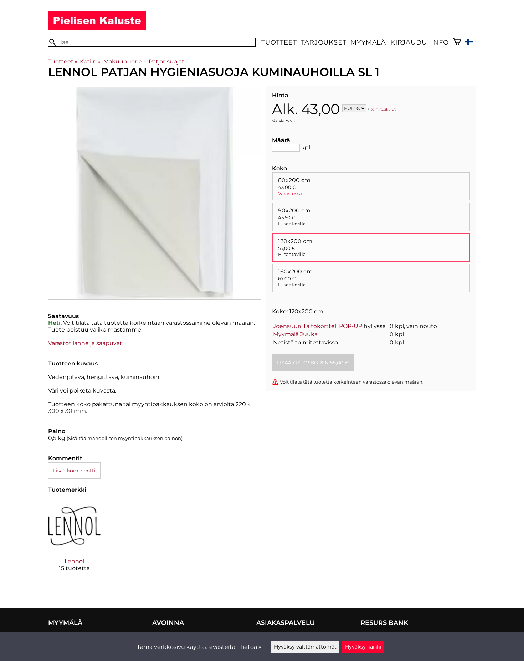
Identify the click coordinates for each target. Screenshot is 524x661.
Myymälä (368, 42)
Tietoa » (250, 647)
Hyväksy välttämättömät (305, 647)
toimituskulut (383, 109)
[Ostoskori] (457, 42)
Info (439, 42)
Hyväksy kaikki (363, 647)
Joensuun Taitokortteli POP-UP (317, 326)
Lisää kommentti (74, 470)
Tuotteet (279, 42)
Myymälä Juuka (295, 334)
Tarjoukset (323, 42)
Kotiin (90, 61)
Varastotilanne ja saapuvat (85, 343)
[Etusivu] (97, 27)
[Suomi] (470, 42)
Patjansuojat (168, 61)
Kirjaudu (408, 42)
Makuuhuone (124, 61)
